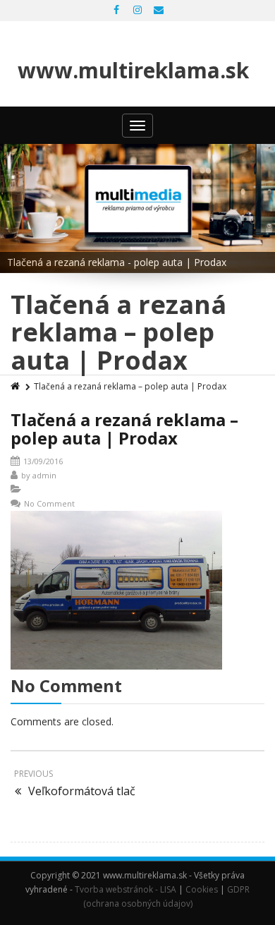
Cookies (201, 889)
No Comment (49, 503)
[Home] (16, 386)
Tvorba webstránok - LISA (125, 889)
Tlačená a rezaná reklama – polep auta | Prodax (124, 428)
